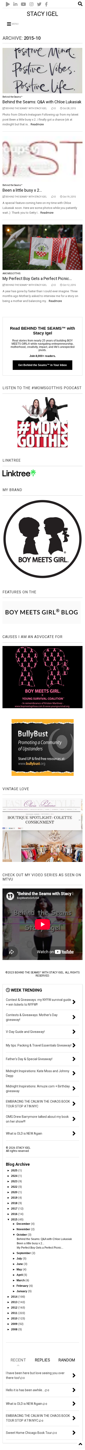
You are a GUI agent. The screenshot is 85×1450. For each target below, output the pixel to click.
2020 (14, 1192)
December (24, 1223)
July (20, 1258)
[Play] (8, 4)
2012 (14, 1307)
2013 (14, 1302)
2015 (14, 1219)
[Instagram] (31, 4)
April (20, 1275)
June (20, 1264)
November (24, 1229)
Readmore (37, 124)
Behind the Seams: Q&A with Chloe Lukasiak (41, 101)
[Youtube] (23, 4)
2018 (14, 1203)
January (22, 1291)
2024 (14, 1176)
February (23, 1285)
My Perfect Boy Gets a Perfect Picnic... (37, 278)
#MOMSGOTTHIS (11, 273)
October (22, 1234)
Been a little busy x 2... (22, 190)
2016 (14, 1214)
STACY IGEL (42, 13)
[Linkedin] (15, 4)
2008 (14, 1329)
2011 (14, 1313)
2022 (14, 1186)
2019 (14, 1197)
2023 (14, 1181)
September (24, 1253)
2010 (14, 1318)
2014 (14, 1296)
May (20, 1269)
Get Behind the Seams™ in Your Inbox (42, 365)
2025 (14, 1170)
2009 (14, 1324)
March (21, 1280)
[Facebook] (46, 4)
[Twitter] (39, 4)
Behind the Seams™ (12, 97)
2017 (14, 1208)
